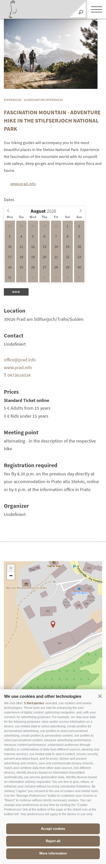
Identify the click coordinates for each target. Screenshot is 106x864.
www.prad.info (23, 183)
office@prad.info (20, 360)
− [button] (11, 575)
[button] (100, 696)
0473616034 (19, 375)
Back (16, 292)
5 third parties (34, 703)
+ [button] (11, 568)
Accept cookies (53, 829)
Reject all (53, 841)
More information (53, 853)
